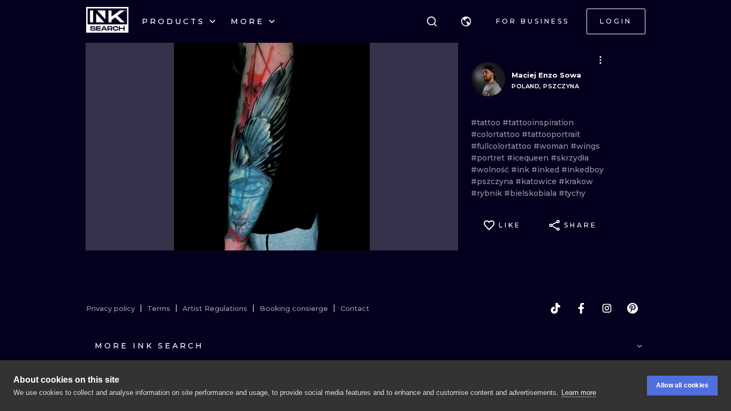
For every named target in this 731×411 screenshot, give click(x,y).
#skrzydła (570, 158)
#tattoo (486, 122)
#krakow (576, 181)
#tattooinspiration (538, 122)
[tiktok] (555, 308)
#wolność (491, 169)
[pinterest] (632, 308)
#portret (489, 158)
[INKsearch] (107, 21)
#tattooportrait (551, 134)
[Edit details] (600, 60)
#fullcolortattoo (502, 146)
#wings (585, 146)
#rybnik (487, 193)
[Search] (432, 21)
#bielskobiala (531, 193)
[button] (466, 21)
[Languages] (466, 21)
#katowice (537, 181)
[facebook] (581, 308)
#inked (546, 169)
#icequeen (529, 158)
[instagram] (607, 308)
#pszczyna (493, 181)
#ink (521, 169)
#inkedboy (582, 169)
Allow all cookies (682, 385)
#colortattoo (496, 134)
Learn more (578, 393)
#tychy (572, 193)
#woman (552, 146)
